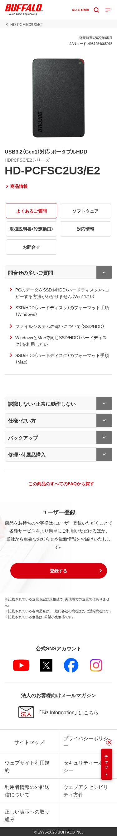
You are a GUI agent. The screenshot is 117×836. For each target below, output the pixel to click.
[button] (58, 571)
